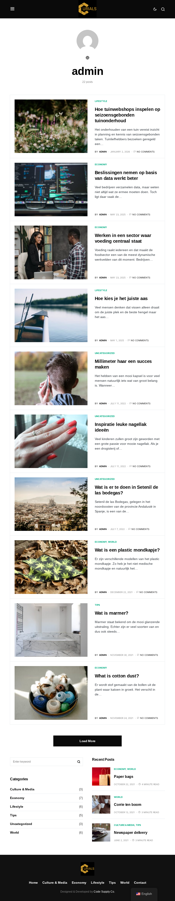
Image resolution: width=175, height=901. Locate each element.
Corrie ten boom (127, 805)
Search (79, 762)
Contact (140, 882)
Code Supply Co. (104, 891)
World (112, 541)
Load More (87, 741)
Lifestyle (101, 101)
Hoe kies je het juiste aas (121, 298)
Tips (97, 604)
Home (33, 882)
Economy (101, 164)
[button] (12, 9)
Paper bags (123, 777)
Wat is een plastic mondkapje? (127, 549)
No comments (145, 151)
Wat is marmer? (112, 613)
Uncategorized (105, 353)
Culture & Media (22, 789)
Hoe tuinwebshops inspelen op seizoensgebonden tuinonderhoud (127, 115)
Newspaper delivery (130, 833)
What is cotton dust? (117, 675)
